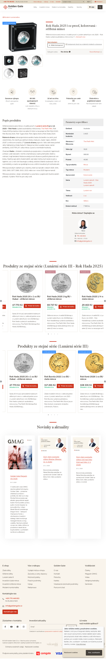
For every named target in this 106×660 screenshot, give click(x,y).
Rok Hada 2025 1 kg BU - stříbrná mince (59, 297)
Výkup (46, 1)
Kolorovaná (88, 175)
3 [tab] (54, 334)
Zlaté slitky (6, 570)
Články (87, 570)
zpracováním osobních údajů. (54, 631)
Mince (86, 165)
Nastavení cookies (71, 652)
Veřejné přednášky (92, 581)
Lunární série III (42, 126)
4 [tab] (58, 334)
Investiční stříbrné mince (11, 584)
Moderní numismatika (58, 7)
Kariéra (56, 581)
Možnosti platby (34, 577)
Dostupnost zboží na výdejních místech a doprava (84, 44)
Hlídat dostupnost (57, 45)
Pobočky (57, 577)
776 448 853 (81, 236)
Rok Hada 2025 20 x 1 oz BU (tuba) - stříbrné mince (26, 297)
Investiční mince (44, 7)
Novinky (79, 7)
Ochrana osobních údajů (14, 647)
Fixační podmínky (34, 581)
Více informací (94, 52)
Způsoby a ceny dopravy (37, 574)
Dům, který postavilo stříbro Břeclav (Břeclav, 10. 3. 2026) (52, 459)
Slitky (35, 7)
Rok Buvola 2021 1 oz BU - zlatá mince (57, 377)
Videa (87, 577)
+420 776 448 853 (8, 1)
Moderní (87, 170)
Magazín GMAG (91, 574)
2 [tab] (51, 334)
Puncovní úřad (59, 587)
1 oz (85, 196)
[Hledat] (100, 7)
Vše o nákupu (37, 1)
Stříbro (86, 201)
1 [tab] (48, 334)
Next (105, 301)
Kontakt (58, 1)
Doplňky (70, 7)
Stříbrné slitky (7, 574)
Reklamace (32, 587)
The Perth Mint (46, 129)
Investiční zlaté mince (10, 581)
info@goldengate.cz (84, 241)
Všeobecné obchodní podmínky (66, 584)
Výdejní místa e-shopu (36, 570)
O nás (52, 1)
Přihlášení (99, 1)
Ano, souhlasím (94, 652)
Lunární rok (88, 190)
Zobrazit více (80, 37)
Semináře (88, 584)
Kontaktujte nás (10, 612)
